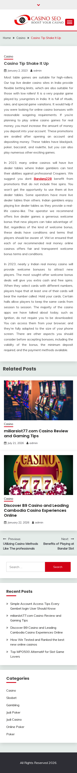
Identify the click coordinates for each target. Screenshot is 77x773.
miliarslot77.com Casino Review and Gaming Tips (36, 433)
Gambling (12, 705)
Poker (10, 734)
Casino (8, 56)
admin (37, 70)
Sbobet (11, 698)
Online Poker (15, 727)
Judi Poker (13, 712)
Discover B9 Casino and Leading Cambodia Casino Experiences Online (36, 510)
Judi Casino (14, 719)
